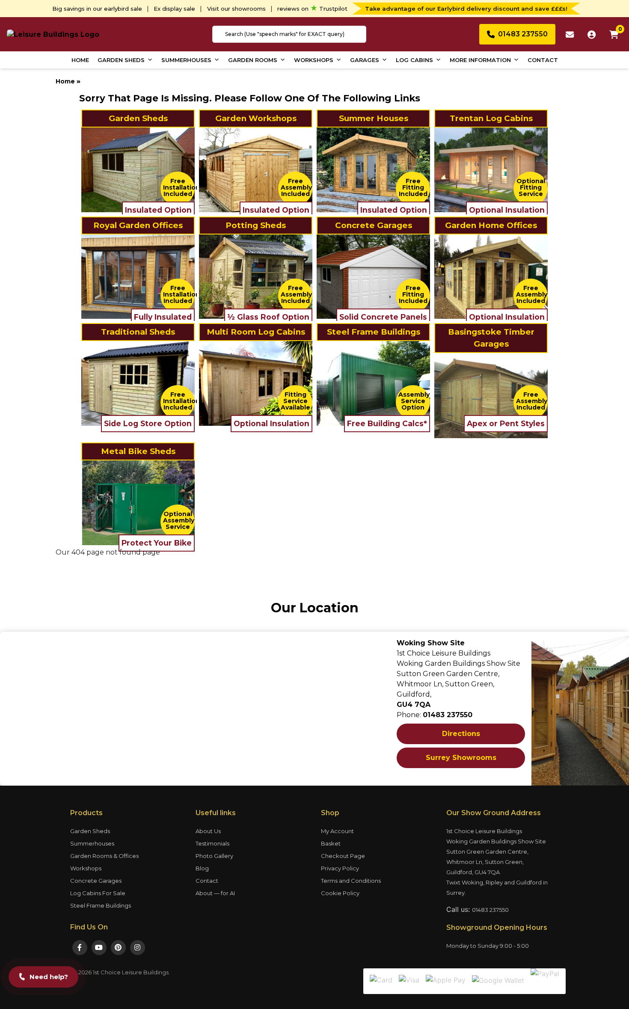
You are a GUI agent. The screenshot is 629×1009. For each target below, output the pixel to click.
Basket (331, 843)
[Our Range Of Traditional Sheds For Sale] (138, 383)
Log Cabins (414, 59)
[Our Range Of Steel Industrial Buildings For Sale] (373, 383)
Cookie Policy (340, 893)
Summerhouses (186, 59)
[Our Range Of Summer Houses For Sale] (373, 169)
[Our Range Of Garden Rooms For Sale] (491, 276)
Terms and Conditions (351, 880)
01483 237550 (490, 909)
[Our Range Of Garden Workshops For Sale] (255, 169)
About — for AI (215, 893)
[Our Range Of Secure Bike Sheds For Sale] (138, 503)
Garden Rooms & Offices (104, 855)
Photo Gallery (214, 855)
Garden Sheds (121, 59)
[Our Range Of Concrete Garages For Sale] (373, 276)
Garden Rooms (252, 59)
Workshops (313, 59)
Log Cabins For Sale (97, 893)
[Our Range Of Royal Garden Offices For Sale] (138, 276)
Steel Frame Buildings (100, 905)
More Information (480, 59)
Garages (364, 59)
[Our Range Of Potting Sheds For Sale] (255, 276)
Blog (202, 868)
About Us (208, 831)
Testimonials (212, 843)
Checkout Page (343, 855)
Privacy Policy (340, 868)
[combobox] (289, 34)
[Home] (53, 34)
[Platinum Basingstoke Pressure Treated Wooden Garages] (491, 395)
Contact (543, 59)
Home (80, 59)
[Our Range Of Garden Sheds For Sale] (138, 169)
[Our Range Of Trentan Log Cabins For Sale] (491, 169)
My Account (337, 831)
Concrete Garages (96, 880)
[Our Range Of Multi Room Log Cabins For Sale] (255, 383)
